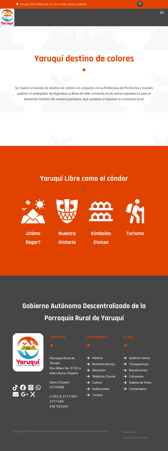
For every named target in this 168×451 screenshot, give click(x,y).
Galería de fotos (140, 382)
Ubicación (99, 370)
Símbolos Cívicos (103, 376)
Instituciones (100, 389)
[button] (161, 12)
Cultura (97, 382)
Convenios (136, 376)
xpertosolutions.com (135, 437)
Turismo (97, 395)
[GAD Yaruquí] (39, 388)
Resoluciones (138, 370)
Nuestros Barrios (103, 364)
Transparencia (138, 364)
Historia (97, 358)
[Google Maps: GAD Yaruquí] (25, 394)
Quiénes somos (139, 358)
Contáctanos (137, 389)
